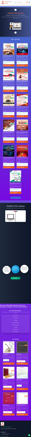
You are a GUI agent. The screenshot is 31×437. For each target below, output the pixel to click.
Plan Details (15, 284)
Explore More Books (15, 204)
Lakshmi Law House (8, 2)
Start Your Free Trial (15, 21)
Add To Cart (8, 71)
